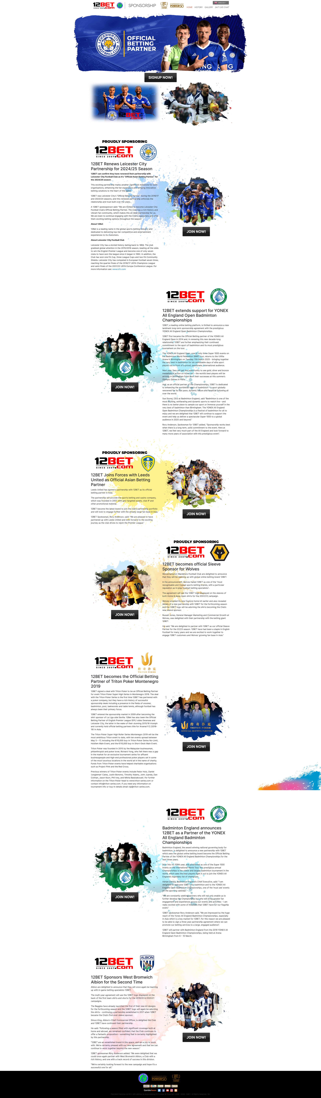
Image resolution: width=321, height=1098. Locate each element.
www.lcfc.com (119, 269)
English (221, 3)
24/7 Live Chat (222, 7)
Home (189, 7)
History (198, 7)
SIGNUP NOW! (160, 77)
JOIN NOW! (196, 231)
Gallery (209, 7)
